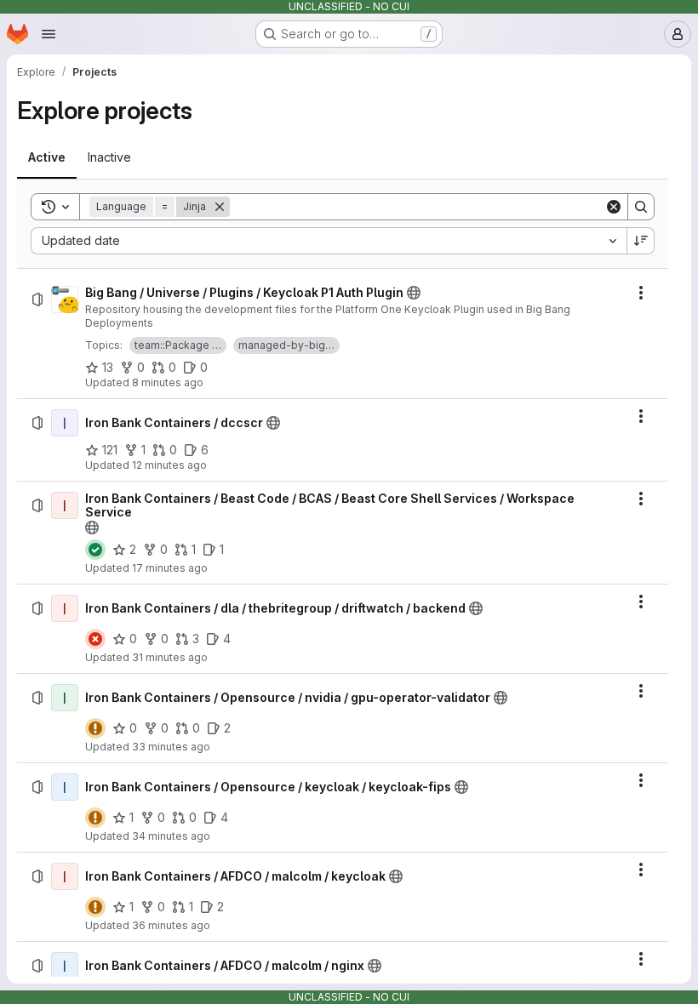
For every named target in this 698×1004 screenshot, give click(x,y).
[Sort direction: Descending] (641, 240)
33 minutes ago (171, 746)
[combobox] (328, 240)
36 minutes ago (171, 925)
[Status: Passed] (95, 549)
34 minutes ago (171, 836)
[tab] (47, 157)
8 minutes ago (167, 382)
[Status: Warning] (95, 728)
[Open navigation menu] (48, 34)
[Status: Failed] (95, 639)
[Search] (641, 206)
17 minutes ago (170, 568)
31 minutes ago (170, 657)
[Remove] (219, 207)
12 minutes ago (169, 465)
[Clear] (614, 207)
